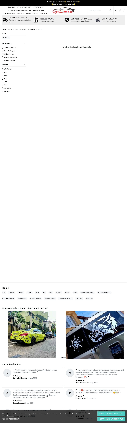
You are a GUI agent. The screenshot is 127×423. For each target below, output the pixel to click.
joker (50, 292)
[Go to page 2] (62, 357)
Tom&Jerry (79, 298)
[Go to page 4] (64, 357)
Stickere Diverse (9, 54)
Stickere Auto (38, 7)
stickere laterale (50, 298)
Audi (5, 72)
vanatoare (89, 298)
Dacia (5, 78)
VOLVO (4, 37)
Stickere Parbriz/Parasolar (25, 29)
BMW (5, 75)
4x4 (3, 292)
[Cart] (124, 10)
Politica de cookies (13, 416)
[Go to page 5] (65, 357)
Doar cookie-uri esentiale (111, 419)
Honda (6, 85)
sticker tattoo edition (87, 292)
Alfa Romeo (8, 69)
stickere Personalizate (66, 298)
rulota (75, 292)
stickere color (22, 298)
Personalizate (38, 10)
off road (58, 292)
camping (11, 292)
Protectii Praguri (9, 51)
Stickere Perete (9, 13)
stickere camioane (8, 298)
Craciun (29, 292)
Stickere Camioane (24, 7)
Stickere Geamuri (35, 298)
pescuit (67, 292)
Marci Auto (44, 13)
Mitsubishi (7, 91)
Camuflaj (20, 13)
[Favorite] (116, 10)
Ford (5, 82)
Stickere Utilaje (32, 13)
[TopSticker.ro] (63, 10)
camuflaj (20, 292)
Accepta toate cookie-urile (111, 414)
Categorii (11, 7)
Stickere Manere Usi (10, 57)
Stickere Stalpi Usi (10, 48)
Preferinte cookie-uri (11, 419)
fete (44, 292)
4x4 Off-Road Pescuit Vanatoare (19, 10)
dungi (37, 292)
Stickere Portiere (9, 60)
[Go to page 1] (61, 357)
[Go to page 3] (63, 357)
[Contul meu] (120, 10)
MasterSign (7, 88)
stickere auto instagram (105, 292)
